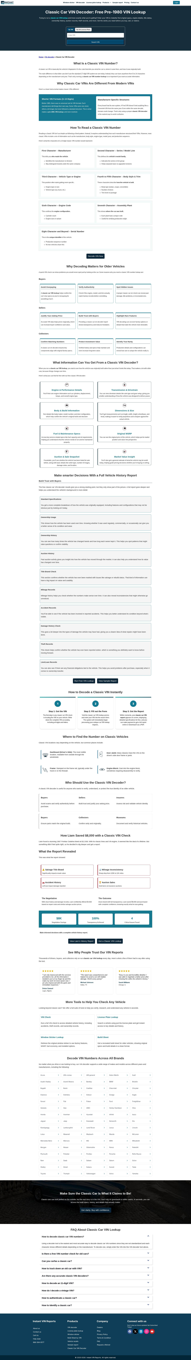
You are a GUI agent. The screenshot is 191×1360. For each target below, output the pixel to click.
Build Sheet (103, 1037)
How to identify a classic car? (57, 1305)
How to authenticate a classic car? (59, 1298)
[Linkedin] (140, 1331)
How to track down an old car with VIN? (62, 1268)
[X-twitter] (135, 1331)
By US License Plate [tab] (83, 29)
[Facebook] (129, 1331)
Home (41, 57)
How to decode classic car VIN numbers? (63, 1236)
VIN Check (46, 1017)
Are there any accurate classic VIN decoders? (65, 1276)
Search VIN (95, 42)
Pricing (126, 2)
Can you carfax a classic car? (57, 1261)
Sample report (118, 2)
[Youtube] (152, 1331)
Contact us (135, 2)
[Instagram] (146, 1331)
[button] (95, 1237)
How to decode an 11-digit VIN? (58, 1283)
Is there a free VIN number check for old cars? (65, 1254)
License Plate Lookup (108, 1017)
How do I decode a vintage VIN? (58, 1290)
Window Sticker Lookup (52, 1037)
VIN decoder (80, 2)
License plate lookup (93, 2)
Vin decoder (49, 57)
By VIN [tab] (71, 29)
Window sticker (69, 2)
